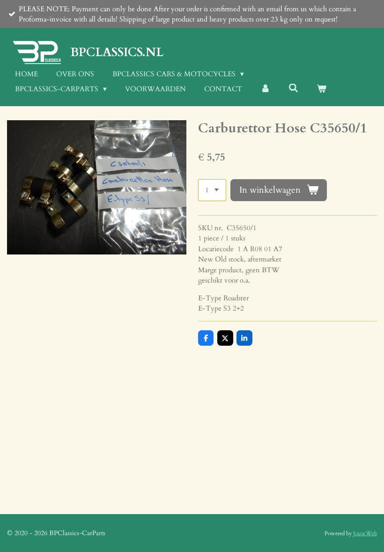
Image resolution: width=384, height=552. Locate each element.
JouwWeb (365, 533)
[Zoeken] (293, 88)
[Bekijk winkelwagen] (321, 89)
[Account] (265, 89)
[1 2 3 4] (212, 190)
